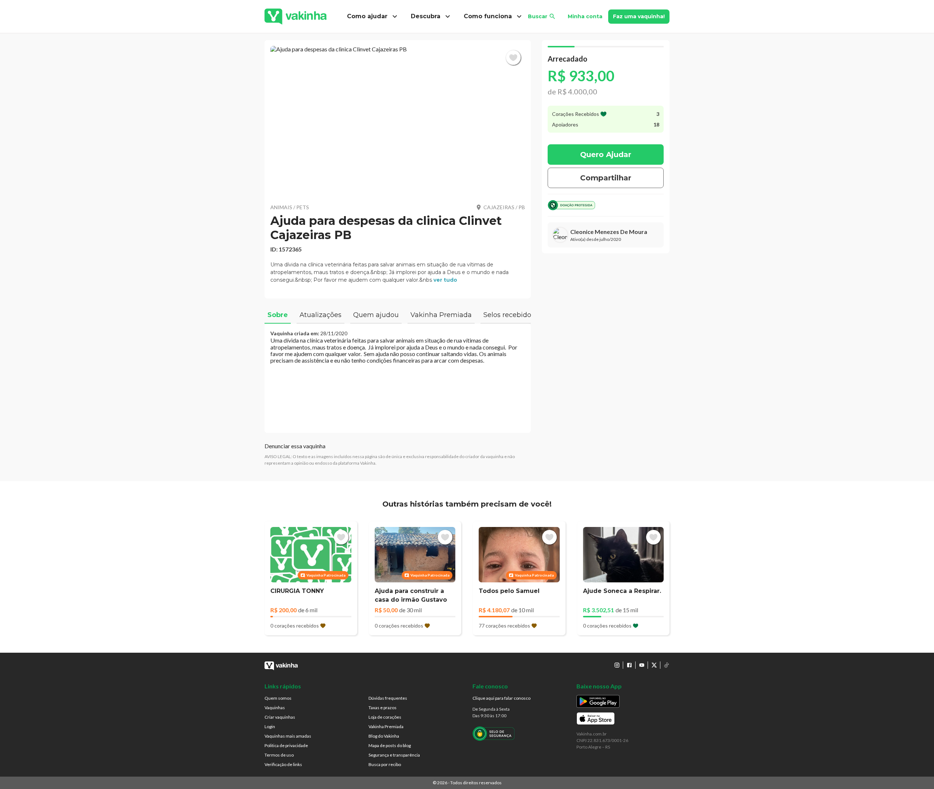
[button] (397, 120)
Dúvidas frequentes (387, 698)
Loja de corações (384, 717)
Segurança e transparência (394, 755)
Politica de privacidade (286, 745)
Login (270, 726)
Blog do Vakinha (383, 736)
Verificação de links (283, 764)
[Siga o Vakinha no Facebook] (629, 665)
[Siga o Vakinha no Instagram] (617, 665)
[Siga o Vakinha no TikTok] (666, 665)
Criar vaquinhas (280, 717)
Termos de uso (279, 755)
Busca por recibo (384, 764)
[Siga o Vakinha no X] (654, 665)
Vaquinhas (275, 707)
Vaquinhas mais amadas (288, 736)
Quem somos (278, 698)
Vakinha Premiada (386, 726)
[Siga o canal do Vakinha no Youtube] (642, 665)
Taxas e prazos (382, 707)
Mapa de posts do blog (389, 745)
